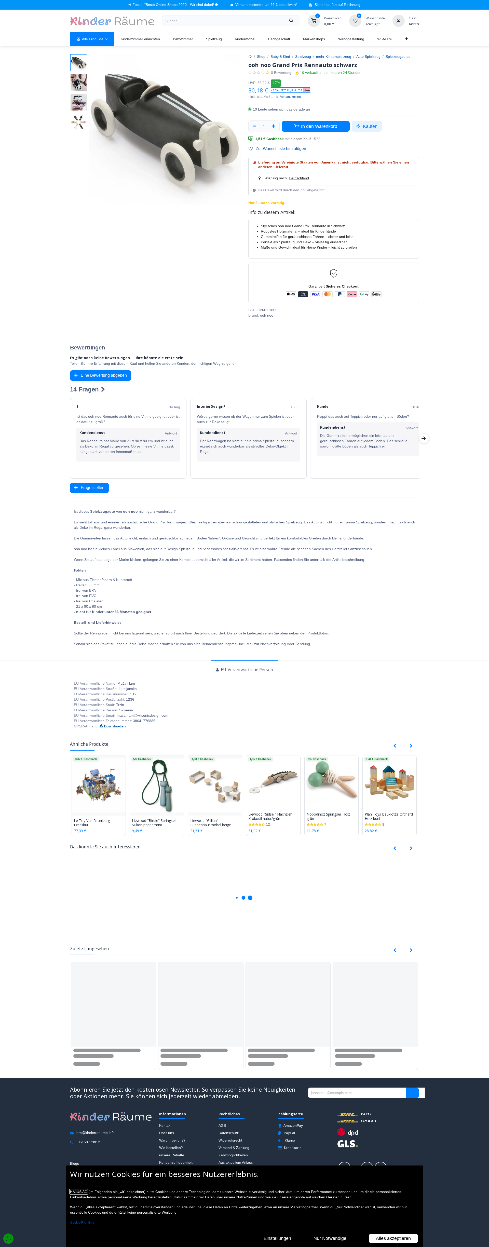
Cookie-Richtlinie (82, 1222)
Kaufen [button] (369, 126)
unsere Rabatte (171, 1156)
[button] (290, 90)
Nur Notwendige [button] (330, 1238)
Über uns (166, 1134)
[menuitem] (92, 39)
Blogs (74, 1164)
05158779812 (89, 1143)
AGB (222, 1126)
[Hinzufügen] (274, 126)
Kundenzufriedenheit (176, 1163)
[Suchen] (291, 21)
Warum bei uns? (172, 1141)
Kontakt (165, 1126)
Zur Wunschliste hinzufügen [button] (280, 148)
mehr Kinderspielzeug (333, 57)
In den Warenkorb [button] (318, 126)
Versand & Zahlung (234, 1148)
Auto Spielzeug (368, 57)
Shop (261, 57)
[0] (314, 21)
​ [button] (412, 1094)
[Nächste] (424, 438)
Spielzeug (303, 57)
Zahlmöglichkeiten (233, 1156)
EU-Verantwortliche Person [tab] (246, 669)
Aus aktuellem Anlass (236, 1163)
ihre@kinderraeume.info (95, 1133)
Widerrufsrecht (230, 1141)
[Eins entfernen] (254, 126)
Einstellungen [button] (277, 1238)
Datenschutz (229, 1134)
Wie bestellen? (171, 1148)
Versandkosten (290, 97)
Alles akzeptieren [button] (393, 1238)
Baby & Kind (280, 57)
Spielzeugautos (398, 57)
